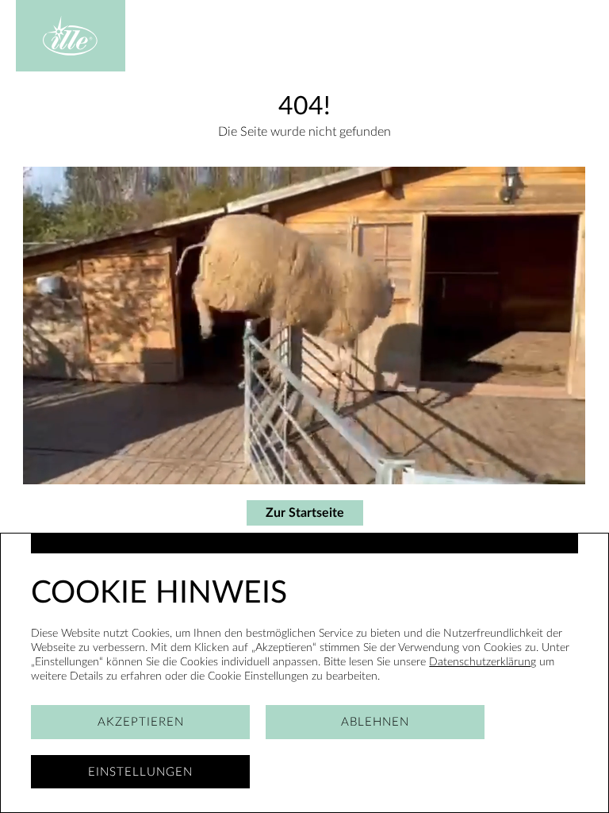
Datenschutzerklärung (482, 662)
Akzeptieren (141, 722)
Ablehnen (375, 722)
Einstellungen (140, 772)
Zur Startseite (305, 513)
